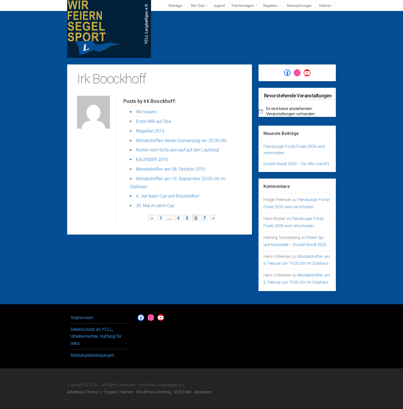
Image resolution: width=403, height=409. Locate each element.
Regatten (270, 5)
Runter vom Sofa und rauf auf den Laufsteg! (177, 150)
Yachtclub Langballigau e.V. (109, 29)
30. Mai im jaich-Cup (155, 205)
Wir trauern (146, 111)
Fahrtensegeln (243, 5)
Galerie (324, 5)
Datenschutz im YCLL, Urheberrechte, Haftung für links (96, 336)
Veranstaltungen (299, 5)
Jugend (219, 5)
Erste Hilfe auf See (153, 121)
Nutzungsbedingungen (92, 355)
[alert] (297, 111)
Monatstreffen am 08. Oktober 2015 (170, 169)
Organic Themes (118, 392)
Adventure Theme (82, 392)
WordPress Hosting (153, 392)
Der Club (198, 5)
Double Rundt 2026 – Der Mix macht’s (296, 164)
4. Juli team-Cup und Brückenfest (167, 196)
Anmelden (202, 392)
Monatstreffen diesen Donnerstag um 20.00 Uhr (181, 140)
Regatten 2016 (150, 131)
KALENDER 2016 (152, 159)
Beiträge (175, 5)
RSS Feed (182, 392)
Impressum (82, 317)
